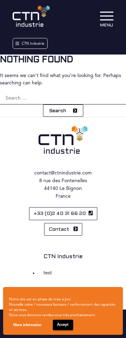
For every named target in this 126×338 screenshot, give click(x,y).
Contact (60, 229)
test (47, 272)
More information (27, 325)
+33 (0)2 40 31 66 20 (60, 213)
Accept (63, 324)
